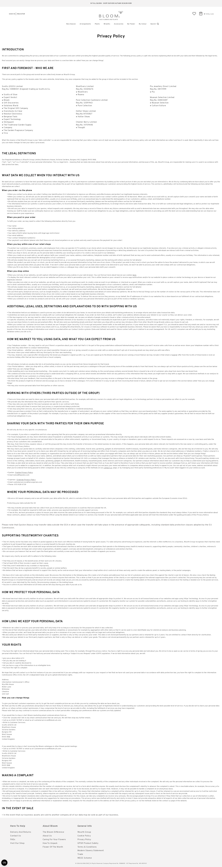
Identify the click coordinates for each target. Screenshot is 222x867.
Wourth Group (84, 832)
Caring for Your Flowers (54, 840)
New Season (71, 24)
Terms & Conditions (87, 847)
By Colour (143, 24)
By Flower (131, 24)
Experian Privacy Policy (26, 480)
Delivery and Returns (20, 832)
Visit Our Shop (17, 843)
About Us (47, 836)
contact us (108, 468)
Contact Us (15, 836)
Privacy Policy (84, 840)
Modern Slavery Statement (90, 851)
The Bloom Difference (53, 832)
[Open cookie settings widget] (4, 863)
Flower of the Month (53, 847)
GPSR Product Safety (87, 843)
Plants (97, 24)
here (134, 275)
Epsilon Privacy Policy (24, 472)
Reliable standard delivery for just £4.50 (111, 3)
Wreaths (107, 24)
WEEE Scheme (84, 858)
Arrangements (85, 24)
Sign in (12, 14)
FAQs (12, 840)
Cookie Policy (84, 836)
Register (21, 14)
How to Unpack (50, 843)
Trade (80, 854)
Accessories (118, 24)
